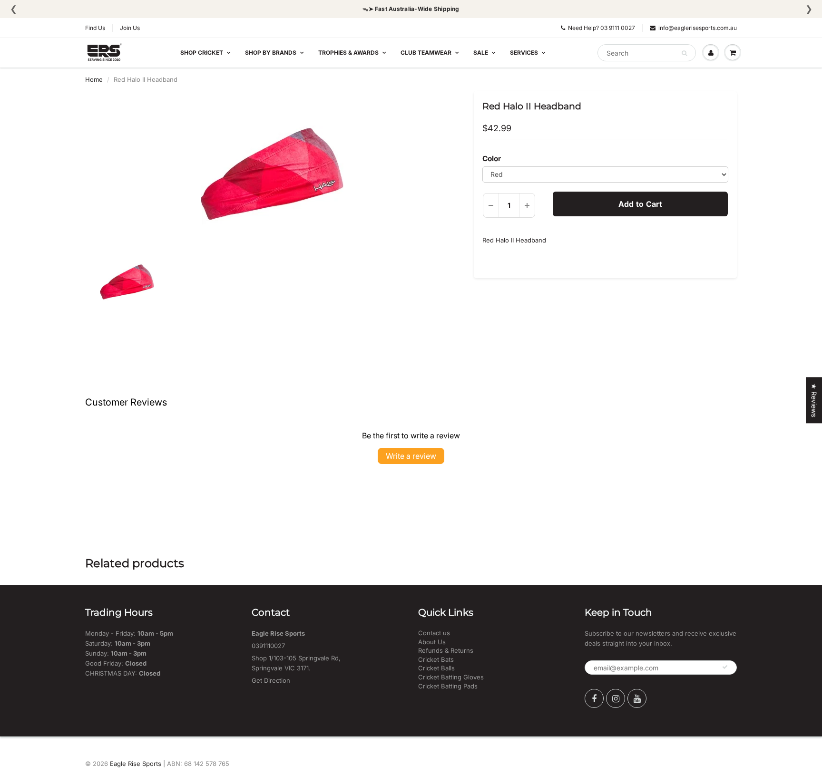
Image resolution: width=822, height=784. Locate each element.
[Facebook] (594, 698)
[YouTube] (636, 698)
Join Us (130, 27)
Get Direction (271, 680)
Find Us (95, 27)
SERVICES (524, 52)
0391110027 (268, 645)
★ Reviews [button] (814, 400)
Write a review (411, 456)
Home (94, 79)
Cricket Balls (436, 668)
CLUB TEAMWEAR (426, 52)
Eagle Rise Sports (135, 763)
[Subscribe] (725, 667)
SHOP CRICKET (201, 52)
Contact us (434, 633)
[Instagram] (615, 698)
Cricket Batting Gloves (451, 677)
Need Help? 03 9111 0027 (601, 27)
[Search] (684, 53)
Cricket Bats (436, 659)
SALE (480, 52)
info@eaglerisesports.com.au (697, 27)
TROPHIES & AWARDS (348, 52)
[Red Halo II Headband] (272, 174)
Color (491, 158)
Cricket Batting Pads (448, 686)
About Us (432, 642)
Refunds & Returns (445, 650)
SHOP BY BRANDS (270, 52)
